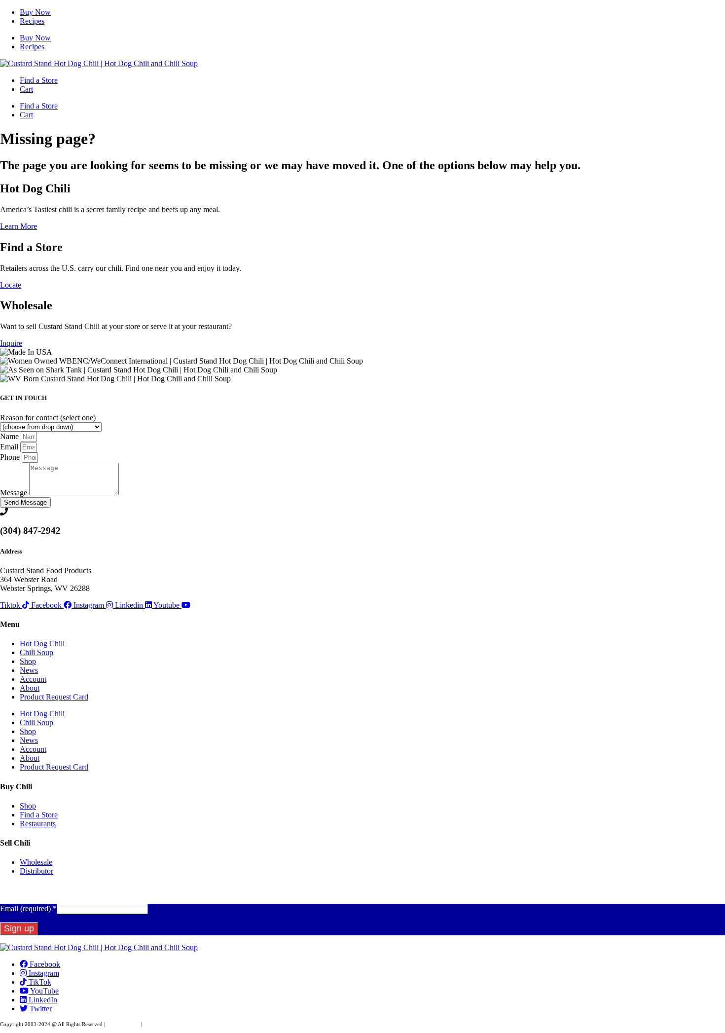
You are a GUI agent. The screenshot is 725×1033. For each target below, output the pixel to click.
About (29, 688)
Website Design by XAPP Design (181, 1024)
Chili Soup (36, 652)
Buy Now (35, 12)
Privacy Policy (123, 1024)
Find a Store (39, 80)
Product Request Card (54, 697)
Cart (26, 89)
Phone (11, 457)
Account (33, 679)
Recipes (32, 21)
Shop (28, 661)
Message (14, 492)
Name (10, 436)
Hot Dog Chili (42, 643)
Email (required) (28, 908)
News (29, 670)
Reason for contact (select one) (48, 417)
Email (10, 447)
